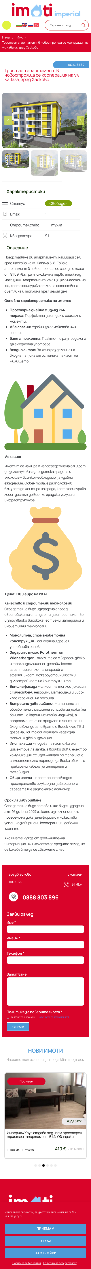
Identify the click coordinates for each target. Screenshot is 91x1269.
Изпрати (18, 1026)
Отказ (45, 1241)
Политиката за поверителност (53, 1017)
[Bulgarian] (19, 25)
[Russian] (31, 25)
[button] (8, 120)
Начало (7, 37)
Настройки (46, 1253)
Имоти (22, 37)
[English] (25, 25)
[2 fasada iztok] (44, 120)
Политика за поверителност (60, 1263)
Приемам (46, 1229)
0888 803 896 (41, 897)
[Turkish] (36, 25)
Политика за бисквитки (26, 1263)
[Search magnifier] (83, 25)
